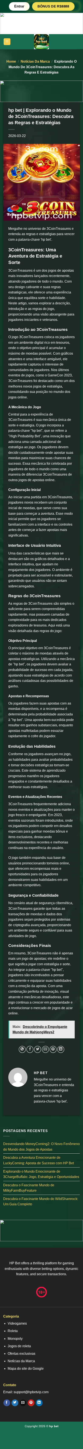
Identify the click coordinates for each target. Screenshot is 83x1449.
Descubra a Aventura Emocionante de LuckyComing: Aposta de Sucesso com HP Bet (38, 1160)
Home (11, 61)
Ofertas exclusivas (21, 1353)
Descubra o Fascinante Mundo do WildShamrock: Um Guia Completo (40, 1201)
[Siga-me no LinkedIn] (39, 1402)
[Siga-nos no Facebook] (6, 1402)
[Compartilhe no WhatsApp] (22, 1049)
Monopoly (15, 1338)
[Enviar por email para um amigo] (45, 1049)
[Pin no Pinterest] (53, 1049)
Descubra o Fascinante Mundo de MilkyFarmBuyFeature (28, 1188)
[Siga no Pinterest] (31, 1402)
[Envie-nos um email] (23, 1402)
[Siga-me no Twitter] (14, 1402)
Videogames (17, 1323)
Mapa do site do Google (26, 1368)
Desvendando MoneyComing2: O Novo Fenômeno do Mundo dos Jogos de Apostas (41, 1146)
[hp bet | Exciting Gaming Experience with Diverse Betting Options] (41, 41)
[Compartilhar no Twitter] (37, 1049)
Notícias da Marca (35, 61)
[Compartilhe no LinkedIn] (60, 1049)
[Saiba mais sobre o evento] (41, 23)
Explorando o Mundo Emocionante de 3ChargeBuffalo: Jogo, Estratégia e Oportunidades (41, 1174)
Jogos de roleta (19, 1346)
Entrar (19, 6)
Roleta (13, 1331)
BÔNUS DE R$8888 (53, 6)
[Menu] (7, 41)
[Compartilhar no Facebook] (29, 1049)
